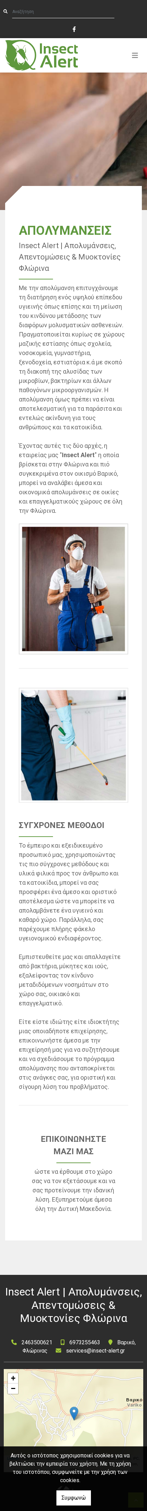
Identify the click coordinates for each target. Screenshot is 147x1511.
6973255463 (84, 1342)
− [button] (13, 1388)
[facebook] (74, 28)
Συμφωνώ (74, 1498)
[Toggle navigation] (135, 55)
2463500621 (37, 1342)
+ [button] (13, 1378)
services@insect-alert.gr (95, 1350)
